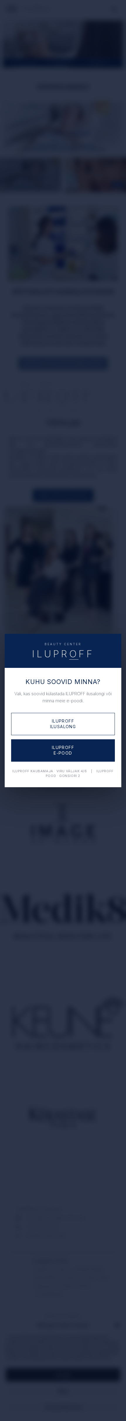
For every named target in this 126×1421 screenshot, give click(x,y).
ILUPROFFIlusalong (63, 723)
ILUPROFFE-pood (63, 750)
